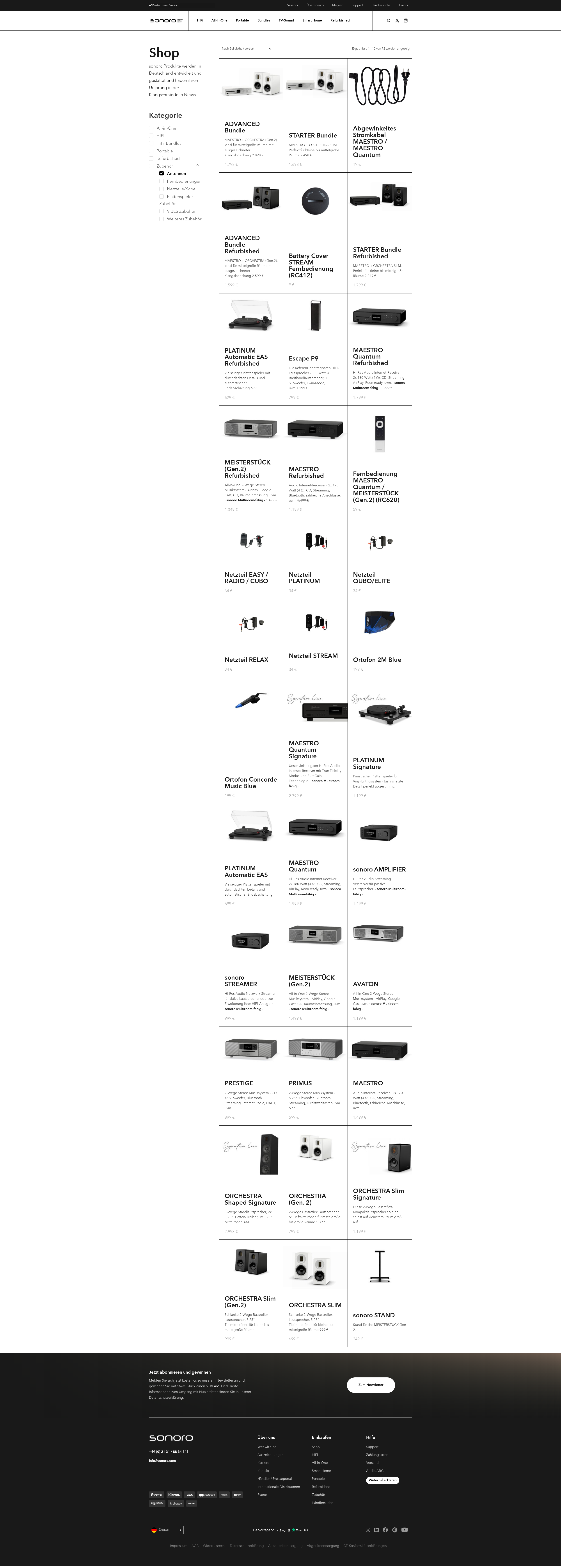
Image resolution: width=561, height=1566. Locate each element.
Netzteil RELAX (246, 660)
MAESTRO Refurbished (306, 473)
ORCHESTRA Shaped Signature (250, 1199)
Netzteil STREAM (313, 656)
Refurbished (168, 158)
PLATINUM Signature (368, 764)
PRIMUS (300, 1084)
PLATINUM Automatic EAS (246, 872)
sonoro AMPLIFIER (379, 870)
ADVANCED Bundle (242, 127)
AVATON (365, 985)
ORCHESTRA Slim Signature (378, 1194)
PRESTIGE (239, 1084)
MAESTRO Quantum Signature (304, 750)
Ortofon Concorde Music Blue (251, 783)
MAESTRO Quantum (304, 866)
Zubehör (165, 166)
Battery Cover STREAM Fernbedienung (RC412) (311, 266)
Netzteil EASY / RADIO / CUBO (246, 578)
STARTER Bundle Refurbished (377, 253)
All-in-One (166, 128)
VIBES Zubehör (181, 211)
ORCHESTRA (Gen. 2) (307, 1199)
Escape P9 (303, 359)
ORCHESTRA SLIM (315, 1306)
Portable (165, 151)
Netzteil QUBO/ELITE (371, 578)
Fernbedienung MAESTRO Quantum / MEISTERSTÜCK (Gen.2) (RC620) (376, 487)
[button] (389, 20)
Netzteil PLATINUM (304, 578)
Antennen (176, 174)
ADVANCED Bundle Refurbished (242, 245)
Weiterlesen (251, 562)
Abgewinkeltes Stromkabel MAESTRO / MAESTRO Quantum (374, 142)
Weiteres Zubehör (184, 219)
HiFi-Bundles (169, 143)
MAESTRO (368, 1084)
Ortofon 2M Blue (377, 660)
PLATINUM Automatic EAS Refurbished (246, 357)
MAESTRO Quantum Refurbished (370, 357)
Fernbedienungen (184, 181)
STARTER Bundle (313, 136)
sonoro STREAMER (241, 981)
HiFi (160, 136)
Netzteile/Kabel (182, 189)
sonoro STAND (374, 1316)
